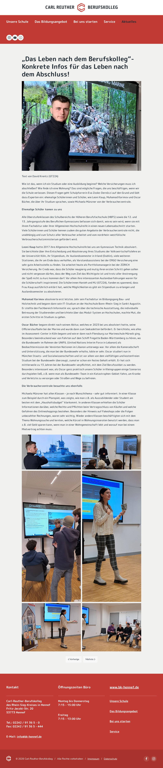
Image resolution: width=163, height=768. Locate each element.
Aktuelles (129, 21)
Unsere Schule (119, 701)
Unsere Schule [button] (17, 21)
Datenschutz (110, 758)
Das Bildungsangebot (124, 711)
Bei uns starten (85, 21)
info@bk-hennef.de (29, 736)
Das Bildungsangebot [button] (51, 21)
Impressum (93, 758)
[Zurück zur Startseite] (82, 7)
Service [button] (109, 21)
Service (114, 731)
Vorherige (74, 659)
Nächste (89, 659)
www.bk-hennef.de (124, 687)
